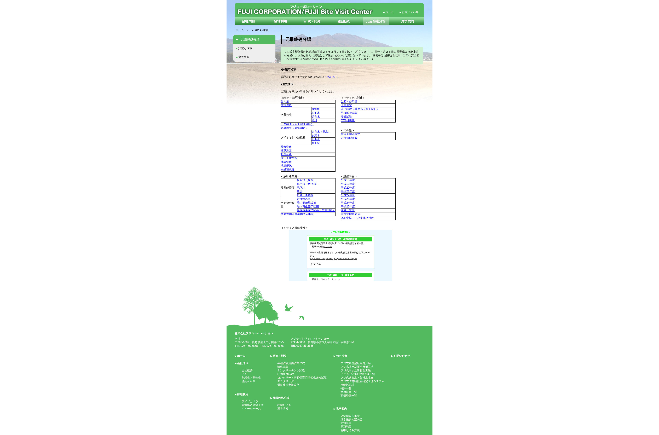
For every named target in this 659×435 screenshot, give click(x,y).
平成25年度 (348, 206)
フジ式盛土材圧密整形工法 (356, 366)
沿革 (244, 374)
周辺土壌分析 (289, 158)
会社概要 (247, 370)
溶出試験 (282, 366)
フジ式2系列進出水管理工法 (357, 374)
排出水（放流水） (308, 183)
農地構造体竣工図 (253, 405)
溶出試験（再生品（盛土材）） (360, 109)
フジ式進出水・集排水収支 (356, 377)
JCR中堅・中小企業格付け (357, 217)
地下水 (315, 112)
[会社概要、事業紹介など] (250, 24)
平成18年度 (348, 180)
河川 (314, 120)
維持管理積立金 (350, 214)
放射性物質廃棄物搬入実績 (297, 214)
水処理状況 (287, 169)
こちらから (331, 77)
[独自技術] (344, 24)
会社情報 (241, 363)
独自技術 (340, 355)
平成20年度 (348, 187)
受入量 (285, 101)
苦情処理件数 (349, 137)
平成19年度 (348, 183)
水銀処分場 (347, 384)
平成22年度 (348, 195)
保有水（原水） (321, 131)
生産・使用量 (349, 101)
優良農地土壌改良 (288, 384)
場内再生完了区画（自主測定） (316, 210)
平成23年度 (348, 199)
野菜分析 (286, 154)
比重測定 (346, 105)
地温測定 (286, 161)
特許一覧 (345, 388)
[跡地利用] (280, 24)
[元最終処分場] (376, 24)
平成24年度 (348, 202)
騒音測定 (286, 146)
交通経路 (345, 423)
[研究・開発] (312, 24)
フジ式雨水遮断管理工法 (355, 370)
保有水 (315, 116)
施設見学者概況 (350, 134)
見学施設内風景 (350, 415)
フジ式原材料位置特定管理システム (362, 381)
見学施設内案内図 (351, 419)
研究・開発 (278, 355)
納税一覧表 (348, 210)
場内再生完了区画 (308, 206)
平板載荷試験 (349, 112)
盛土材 (315, 143)
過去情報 (242, 57)
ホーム (388, 12)
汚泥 (299, 191)
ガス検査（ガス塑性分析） (297, 124)
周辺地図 (345, 426)
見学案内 (340, 408)
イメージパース (251, 408)
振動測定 (286, 150)
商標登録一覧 (348, 395)
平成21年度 (348, 191)
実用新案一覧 (348, 392)
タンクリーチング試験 (291, 370)
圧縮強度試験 (285, 374)
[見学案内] (408, 24)
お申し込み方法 (350, 430)
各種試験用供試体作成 (291, 363)
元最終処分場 (279, 397)
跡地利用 (241, 394)
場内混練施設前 (306, 202)
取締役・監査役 (251, 377)
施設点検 (286, 105)
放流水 (315, 109)
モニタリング (285, 381)
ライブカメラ (250, 401)
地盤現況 (286, 165)
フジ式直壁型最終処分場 (355, 363)
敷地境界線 (304, 199)
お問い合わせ (409, 12)
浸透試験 (346, 116)
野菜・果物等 (305, 195)
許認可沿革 (244, 48)
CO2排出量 (348, 120)
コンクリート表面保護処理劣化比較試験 (302, 377)
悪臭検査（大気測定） (294, 127)
